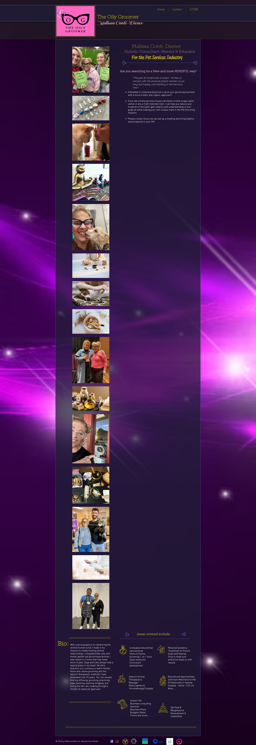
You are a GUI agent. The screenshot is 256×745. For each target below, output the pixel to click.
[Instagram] (117, 741)
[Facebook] (111, 741)
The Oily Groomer (118, 17)
